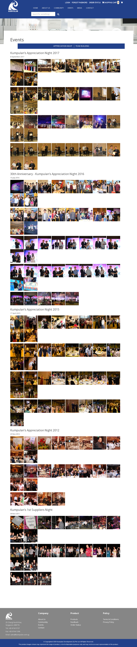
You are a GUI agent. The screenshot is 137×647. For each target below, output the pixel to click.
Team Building (82, 46)
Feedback (74, 622)
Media (79, 8)
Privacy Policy (108, 622)
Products (74, 619)
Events (70, 8)
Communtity (43, 622)
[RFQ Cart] (122, 2)
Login (67, 2)
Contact (90, 8)
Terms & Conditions (111, 619)
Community (59, 8)
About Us (46, 8)
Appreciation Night (62, 46)
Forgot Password (79, 2)
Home (35, 8)
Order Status (94, 2)
